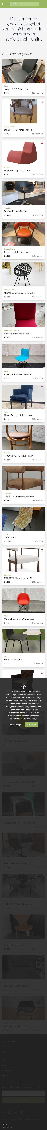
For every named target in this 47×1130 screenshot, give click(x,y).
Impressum (7, 1127)
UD (4, 4)
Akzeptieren (31, 725)
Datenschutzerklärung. (27, 718)
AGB (5, 1124)
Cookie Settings (15, 725)
